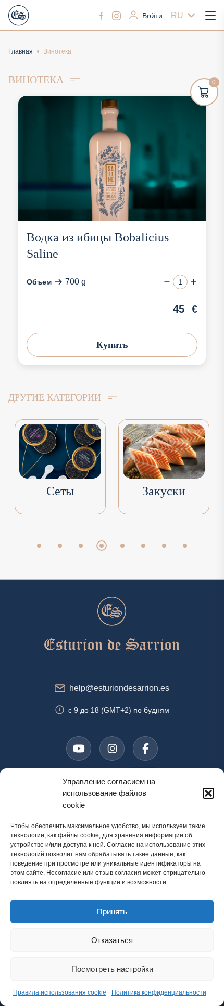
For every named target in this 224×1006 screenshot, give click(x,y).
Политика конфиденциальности (158, 992)
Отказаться (112, 940)
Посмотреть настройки (112, 968)
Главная (20, 51)
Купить (112, 345)
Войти (152, 15)
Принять (112, 911)
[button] (208, 793)
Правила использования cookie (59, 992)
